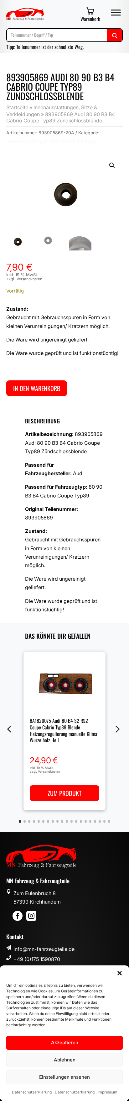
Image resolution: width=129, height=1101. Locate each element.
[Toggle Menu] (116, 12)
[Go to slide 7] (48, 821)
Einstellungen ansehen (64, 1077)
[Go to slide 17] (95, 821)
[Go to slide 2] (24, 821)
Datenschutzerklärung (32, 1092)
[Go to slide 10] (62, 821)
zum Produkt (64, 793)
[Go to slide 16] (90, 821)
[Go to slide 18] (100, 821)
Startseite (17, 107)
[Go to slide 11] (67, 821)
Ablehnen (64, 1060)
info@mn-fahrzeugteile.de (44, 949)
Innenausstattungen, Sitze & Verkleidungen (51, 141)
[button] (119, 973)
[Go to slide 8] (53, 821)
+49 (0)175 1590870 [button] (36, 959)
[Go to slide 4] (34, 821)
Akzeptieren (64, 1042)
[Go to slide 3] (29, 821)
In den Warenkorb (36, 388)
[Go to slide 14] (81, 821)
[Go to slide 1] (20, 821)
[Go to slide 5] (39, 821)
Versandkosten (29, 279)
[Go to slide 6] (43, 821)
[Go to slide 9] (57, 821)
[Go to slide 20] (109, 821)
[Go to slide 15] (86, 821)
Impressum (107, 1092)
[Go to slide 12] (71, 821)
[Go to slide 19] (104, 821)
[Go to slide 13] (76, 821)
